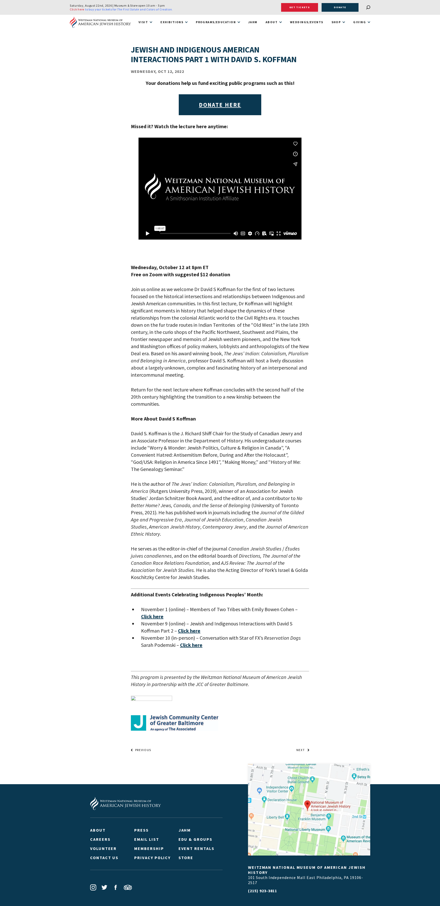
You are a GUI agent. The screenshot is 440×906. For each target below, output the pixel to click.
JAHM (252, 22)
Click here (77, 9)
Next (300, 750)
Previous (143, 750)
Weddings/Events (306, 22)
